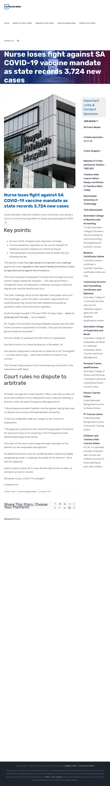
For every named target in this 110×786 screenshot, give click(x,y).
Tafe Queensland (93, 209)
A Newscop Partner (86, 766)
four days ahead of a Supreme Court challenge (47, 262)
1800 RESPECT (91, 121)
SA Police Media (92, 127)
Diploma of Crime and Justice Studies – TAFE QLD (95, 164)
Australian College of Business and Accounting (94, 219)
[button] (18, 40)
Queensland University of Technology (91, 199)
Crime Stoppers (92, 150)
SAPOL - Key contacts (53, 777)
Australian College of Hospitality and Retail (94, 330)
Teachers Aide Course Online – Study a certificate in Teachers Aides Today (94, 182)
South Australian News (27, 491)
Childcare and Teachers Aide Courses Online (92, 439)
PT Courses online (93, 414)
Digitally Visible (71, 766)
